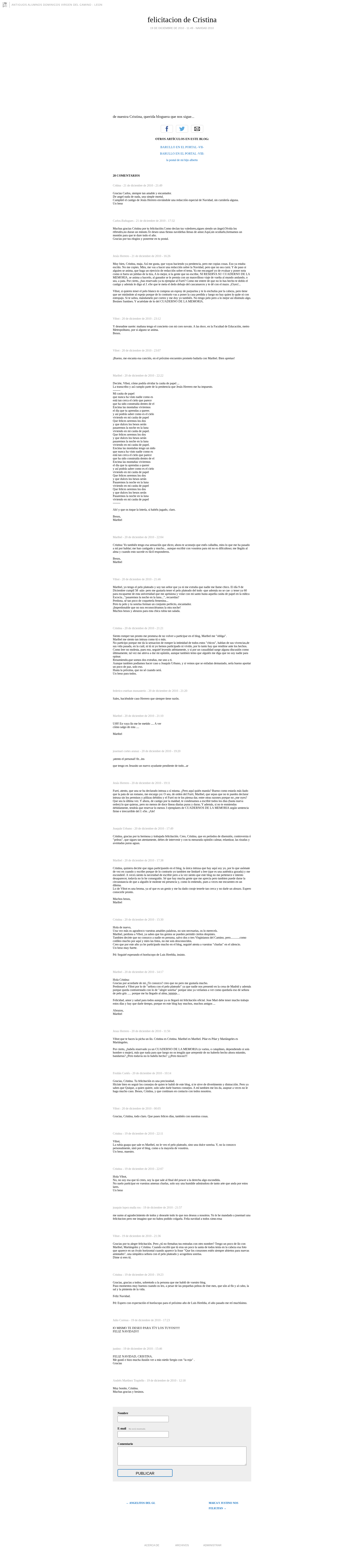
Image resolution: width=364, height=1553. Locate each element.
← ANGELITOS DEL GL (140, 1503)
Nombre (123, 1413)
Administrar (212, 1545)
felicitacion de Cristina (182, 19)
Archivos (182, 1545)
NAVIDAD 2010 (205, 28)
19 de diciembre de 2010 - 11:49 (171, 28)
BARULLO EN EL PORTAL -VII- (182, 147)
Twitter (182, 129)
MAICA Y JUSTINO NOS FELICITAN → (223, 1506)
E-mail (132, 1428)
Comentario (125, 1443)
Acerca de (151, 1545)
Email (197, 129)
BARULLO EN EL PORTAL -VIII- (182, 153)
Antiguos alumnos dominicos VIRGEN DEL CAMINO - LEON (57, 4)
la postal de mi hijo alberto (182, 160)
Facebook (167, 129)
